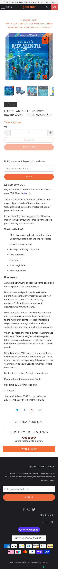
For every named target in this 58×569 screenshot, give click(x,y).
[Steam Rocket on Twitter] (34, 509)
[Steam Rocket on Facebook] (24, 509)
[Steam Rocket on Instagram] (29, 509)
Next (34, 20)
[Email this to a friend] (40, 410)
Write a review (29, 448)
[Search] (47, 7)
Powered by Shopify (39, 562)
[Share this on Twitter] (17, 410)
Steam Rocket (23, 562)
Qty (5, 127)
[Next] (51, 56)
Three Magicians (12, 122)
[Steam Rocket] (29, 7)
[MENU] (1, 7)
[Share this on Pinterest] (32, 410)
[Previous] (6, 56)
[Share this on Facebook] (25, 410)
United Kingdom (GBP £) (27, 538)
